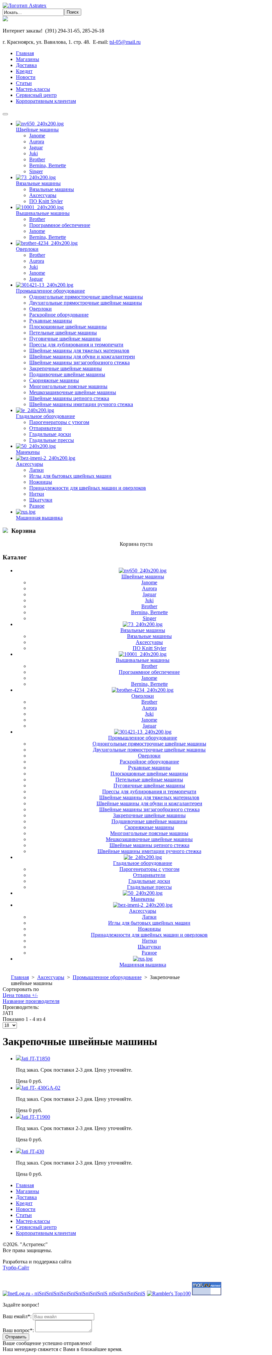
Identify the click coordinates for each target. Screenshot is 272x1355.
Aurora (36, 141)
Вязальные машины (38, 183)
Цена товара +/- (20, 995)
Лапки (36, 470)
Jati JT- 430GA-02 (40, 1088)
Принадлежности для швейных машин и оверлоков (87, 488)
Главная (20, 977)
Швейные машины (37, 129)
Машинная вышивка (39, 518)
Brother (37, 159)
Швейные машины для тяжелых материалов (79, 350)
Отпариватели (45, 428)
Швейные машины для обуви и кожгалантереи (82, 356)
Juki (33, 153)
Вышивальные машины (43, 213)
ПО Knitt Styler (46, 201)
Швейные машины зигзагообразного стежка (79, 362)
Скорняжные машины (54, 380)
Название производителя (31, 1001)
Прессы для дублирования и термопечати (76, 344)
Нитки (36, 494)
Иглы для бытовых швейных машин (70, 476)
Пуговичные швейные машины (65, 338)
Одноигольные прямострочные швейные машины (86, 297)
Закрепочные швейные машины (65, 368)
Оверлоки (27, 249)
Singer (36, 171)
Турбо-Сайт (16, 1267)
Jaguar (36, 147)
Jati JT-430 (32, 1151)
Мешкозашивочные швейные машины (72, 392)
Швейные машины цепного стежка (69, 398)
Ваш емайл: (17, 1316)
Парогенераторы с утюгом (59, 422)
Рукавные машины (50, 320)
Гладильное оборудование (45, 416)
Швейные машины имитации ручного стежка (81, 404)
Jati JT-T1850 (35, 1058)
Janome (37, 135)
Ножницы (40, 482)
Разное (36, 506)
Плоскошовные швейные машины (68, 326)
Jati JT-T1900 (35, 1117)
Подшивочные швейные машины (67, 374)
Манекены (28, 452)
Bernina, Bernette (47, 165)
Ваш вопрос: (18, 1330)
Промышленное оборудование (50, 291)
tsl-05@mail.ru (125, 42)
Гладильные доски (50, 434)
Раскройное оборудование (59, 315)
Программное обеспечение (59, 225)
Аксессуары (42, 195)
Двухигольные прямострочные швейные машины (85, 303)
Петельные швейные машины (63, 332)
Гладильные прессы (51, 440)
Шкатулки (40, 500)
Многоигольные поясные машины (68, 386)
